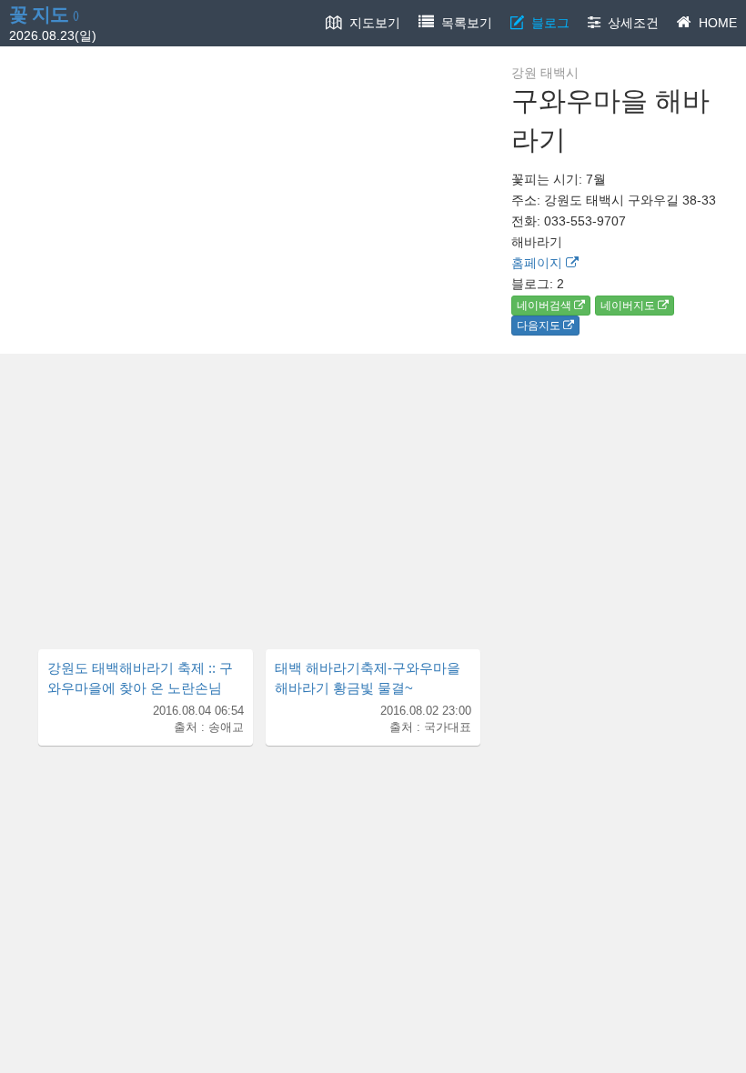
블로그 (547, 22)
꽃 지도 (43, 14)
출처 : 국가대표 (430, 727)
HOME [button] (714, 22)
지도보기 (371, 22)
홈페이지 (538, 263)
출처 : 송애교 (209, 727)
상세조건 (629, 22)
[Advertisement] (373, 490)
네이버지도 (629, 305)
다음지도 (540, 325)
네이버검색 (545, 305)
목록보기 (463, 22)
